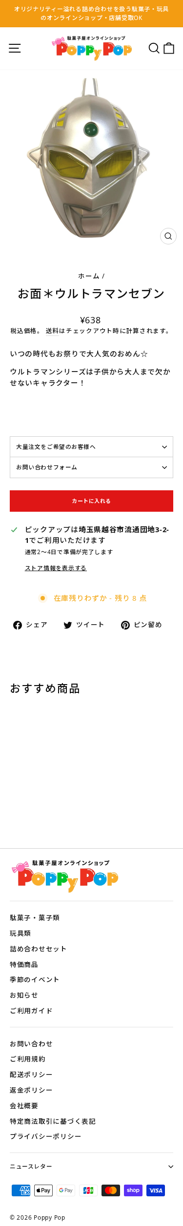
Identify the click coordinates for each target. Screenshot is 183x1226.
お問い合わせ (31, 1043)
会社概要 (24, 1105)
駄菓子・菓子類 (35, 917)
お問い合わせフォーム (47, 467)
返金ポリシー (31, 1090)
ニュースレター (31, 1166)
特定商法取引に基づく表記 (53, 1121)
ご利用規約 (28, 1058)
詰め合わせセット (38, 948)
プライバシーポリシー (45, 1136)
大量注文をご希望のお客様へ (56, 446)
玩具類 (20, 933)
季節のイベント (35, 979)
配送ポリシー (31, 1074)
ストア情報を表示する (56, 568)
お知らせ (24, 995)
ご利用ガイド (31, 1010)
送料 (52, 331)
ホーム (89, 275)
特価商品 (24, 964)
